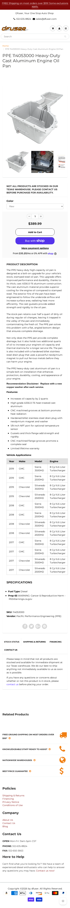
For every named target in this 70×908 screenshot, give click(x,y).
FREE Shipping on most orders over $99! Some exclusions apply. (35, 5)
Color (10, 200)
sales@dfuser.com (46, 18)
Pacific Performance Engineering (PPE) (38, 616)
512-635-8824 (23, 18)
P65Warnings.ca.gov (20, 599)
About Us (7, 819)
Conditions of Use (12, 805)
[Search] (65, 36)
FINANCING (56, 642)
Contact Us (8, 823)
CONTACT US (10, 650)
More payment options (35, 248)
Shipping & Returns (13, 795)
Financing (8, 798)
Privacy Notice (10, 802)
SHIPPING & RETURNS (34, 642)
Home (5, 46)
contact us (13, 684)
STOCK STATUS (11, 642)
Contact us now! (45, 870)
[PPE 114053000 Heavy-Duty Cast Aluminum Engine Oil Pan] (35, 118)
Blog (5, 826)
